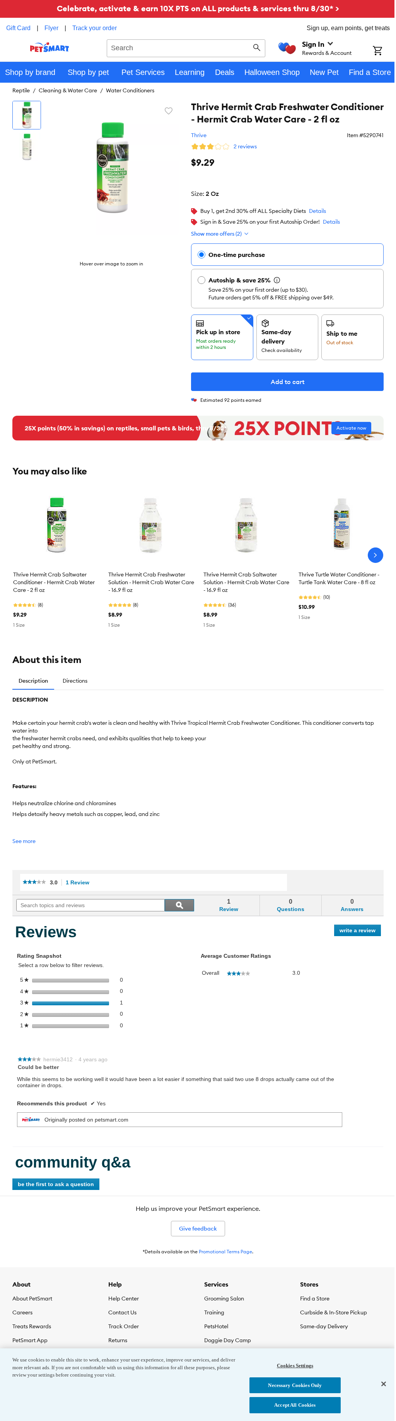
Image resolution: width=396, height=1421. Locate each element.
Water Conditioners (130, 90)
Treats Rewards (31, 1326)
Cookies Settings (295, 1365)
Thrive (199, 135)
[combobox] (186, 47)
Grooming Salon (224, 1298)
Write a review (360, 931)
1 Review (80, 882)
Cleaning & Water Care (68, 90)
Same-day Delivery (324, 1326)
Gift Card (18, 28)
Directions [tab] (75, 680)
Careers (22, 1312)
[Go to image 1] (26, 115)
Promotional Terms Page (225, 1251)
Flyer (51, 28)
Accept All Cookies (295, 1405)
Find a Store (314, 1298)
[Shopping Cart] (384, 51)
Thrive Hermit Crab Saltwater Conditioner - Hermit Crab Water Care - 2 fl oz (54, 582)
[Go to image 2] (26, 147)
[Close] (383, 1383)
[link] (34, 883)
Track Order (123, 1326)
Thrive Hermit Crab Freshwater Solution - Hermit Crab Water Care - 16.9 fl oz (151, 582)
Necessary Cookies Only (295, 1385)
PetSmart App (30, 1340)
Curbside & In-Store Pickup (333, 1312)
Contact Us (122, 1312)
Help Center (123, 1298)
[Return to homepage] (49, 47)
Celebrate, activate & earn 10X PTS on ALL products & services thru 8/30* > (198, 8)
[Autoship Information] (277, 280)
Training (214, 1312)
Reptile (21, 90)
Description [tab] (33, 680)
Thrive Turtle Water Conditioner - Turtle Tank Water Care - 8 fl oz (339, 578)
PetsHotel (216, 1326)
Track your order (94, 28)
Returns (117, 1340)
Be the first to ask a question (56, 1184)
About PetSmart (32, 1298)
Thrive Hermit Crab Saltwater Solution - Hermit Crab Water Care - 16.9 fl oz (246, 582)
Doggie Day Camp (227, 1340)
